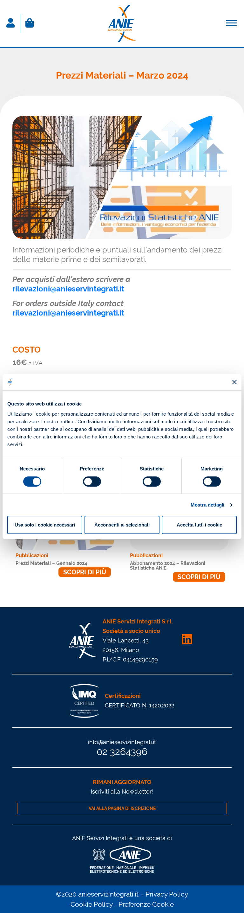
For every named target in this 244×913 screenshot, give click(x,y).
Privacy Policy (167, 894)
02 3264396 (122, 751)
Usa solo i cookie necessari (45, 524)
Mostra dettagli (208, 505)
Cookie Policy (91, 904)
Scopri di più (84, 572)
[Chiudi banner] (234, 382)
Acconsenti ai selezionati (122, 524)
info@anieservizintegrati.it (122, 742)
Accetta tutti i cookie (199, 524)
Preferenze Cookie (146, 904)
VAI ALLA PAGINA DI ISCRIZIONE (122, 808)
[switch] (92, 481)
